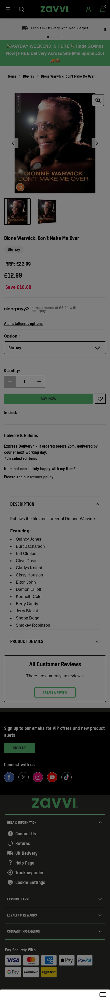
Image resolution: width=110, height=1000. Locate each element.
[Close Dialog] (103, 995)
